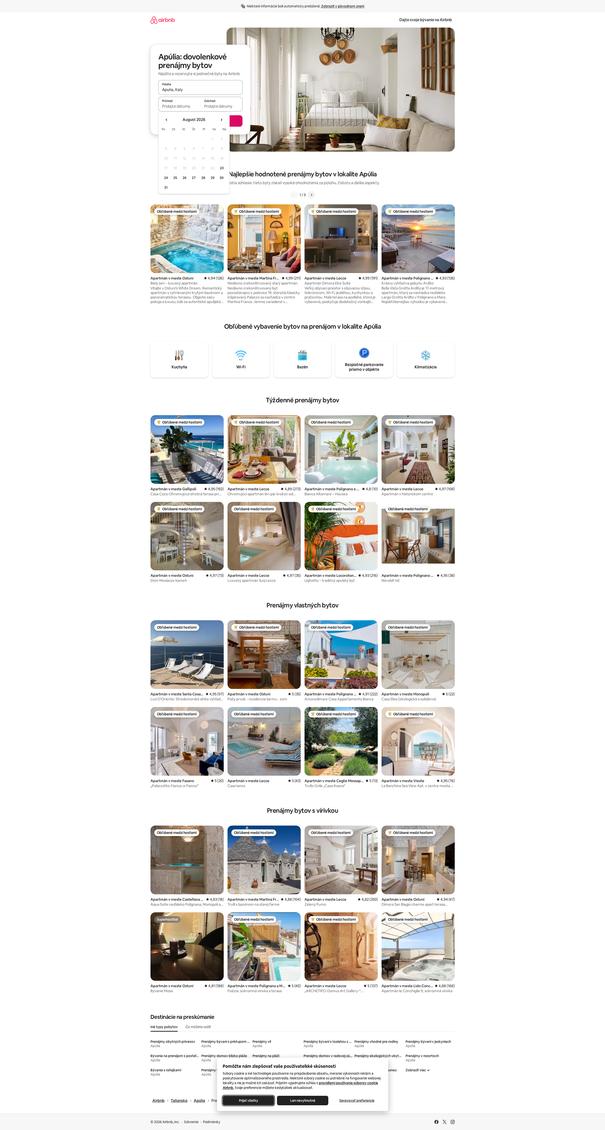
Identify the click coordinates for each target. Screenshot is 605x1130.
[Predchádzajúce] (294, 195)
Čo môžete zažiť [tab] (198, 1027)
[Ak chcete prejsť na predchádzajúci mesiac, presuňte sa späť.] (166, 119)
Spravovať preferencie (356, 1100)
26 (184, 178)
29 (212, 178)
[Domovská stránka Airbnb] (162, 19)
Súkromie (191, 1122)
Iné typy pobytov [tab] (164, 1027)
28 (203, 178)
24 (166, 178)
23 (222, 168)
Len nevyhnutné (302, 1100)
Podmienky (211, 1122)
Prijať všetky (248, 1100)
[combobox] (200, 89)
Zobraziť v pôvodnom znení (342, 6)
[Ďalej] (311, 195)
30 (222, 178)
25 (175, 178)
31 (166, 187)
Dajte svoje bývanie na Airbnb (425, 19)
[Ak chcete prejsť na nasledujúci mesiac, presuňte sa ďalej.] (221, 119)
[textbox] (179, 106)
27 (194, 178)
